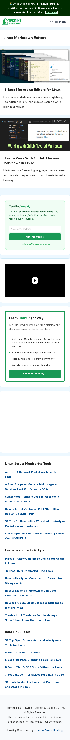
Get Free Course (35, 236)
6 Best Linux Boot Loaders (22, 652)
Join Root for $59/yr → (35, 373)
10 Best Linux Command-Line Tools (29, 571)
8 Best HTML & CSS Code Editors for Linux (33, 667)
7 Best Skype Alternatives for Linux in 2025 (34, 674)
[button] (52, 21)
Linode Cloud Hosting (49, 730)
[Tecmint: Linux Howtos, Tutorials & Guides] (12, 21)
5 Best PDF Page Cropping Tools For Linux (33, 660)
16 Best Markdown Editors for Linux (32, 89)
